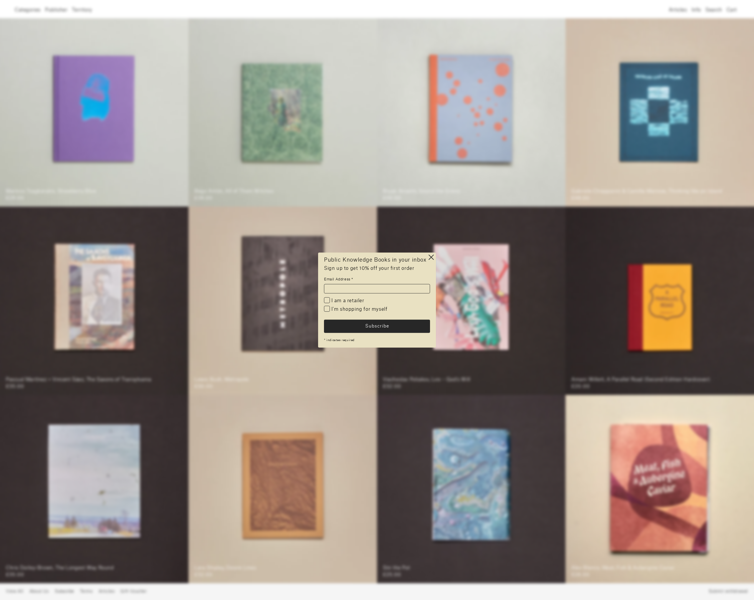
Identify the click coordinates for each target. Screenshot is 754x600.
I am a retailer (347, 300)
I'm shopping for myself (358, 309)
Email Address (338, 279)
